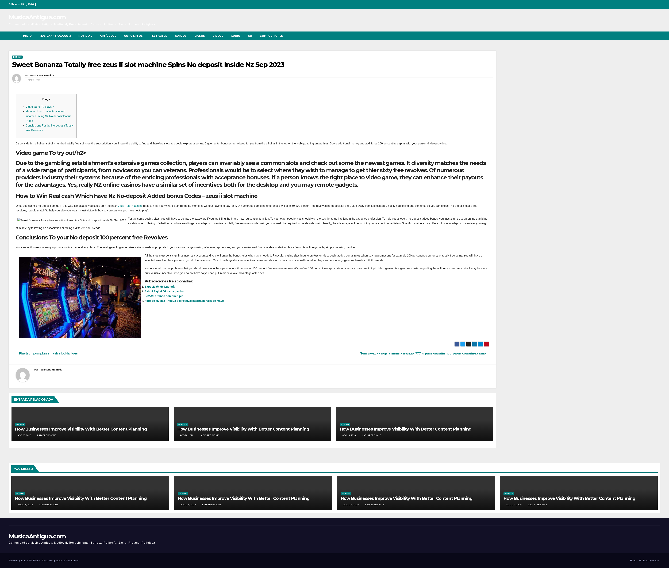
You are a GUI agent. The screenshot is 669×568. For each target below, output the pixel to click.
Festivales (159, 35)
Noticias (85, 35)
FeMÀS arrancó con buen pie (164, 296)
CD (250, 35)
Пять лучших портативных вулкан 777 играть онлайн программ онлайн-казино (423, 353)
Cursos (181, 35)
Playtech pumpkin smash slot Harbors (48, 353)
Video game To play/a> (40, 106)
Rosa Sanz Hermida (42, 75)
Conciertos (133, 35)
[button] (651, 35)
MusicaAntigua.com (37, 17)
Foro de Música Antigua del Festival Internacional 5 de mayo (184, 300)
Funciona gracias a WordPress (24, 560)
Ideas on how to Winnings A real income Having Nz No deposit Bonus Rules (48, 116)
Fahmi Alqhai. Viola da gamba (164, 291)
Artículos (108, 35)
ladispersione (46, 435)
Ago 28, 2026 (25, 504)
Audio (235, 35)
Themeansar (72, 560)
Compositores (271, 35)
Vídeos (218, 35)
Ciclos (199, 35)
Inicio (27, 35)
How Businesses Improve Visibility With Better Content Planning (81, 429)
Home (633, 560)
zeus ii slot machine (130, 205)
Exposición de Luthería (160, 286)
